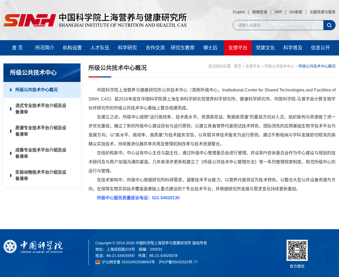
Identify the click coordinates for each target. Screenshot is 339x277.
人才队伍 (99, 47)
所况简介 (44, 47)
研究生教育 (183, 47)
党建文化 (265, 47)
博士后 (210, 47)
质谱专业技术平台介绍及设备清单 (40, 131)
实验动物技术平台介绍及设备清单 (40, 175)
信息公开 (320, 47)
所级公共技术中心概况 (36, 89)
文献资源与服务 (323, 12)
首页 (237, 66)
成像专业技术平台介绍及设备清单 (40, 153)
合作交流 (155, 47)
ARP (278, 12)
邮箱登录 (259, 12)
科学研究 (127, 47)
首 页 (17, 47)
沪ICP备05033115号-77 (178, 262)
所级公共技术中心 (279, 66)
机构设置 (72, 47)
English (239, 12)
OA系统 (295, 12)
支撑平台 (237, 47)
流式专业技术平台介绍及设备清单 (40, 108)
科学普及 (292, 47)
